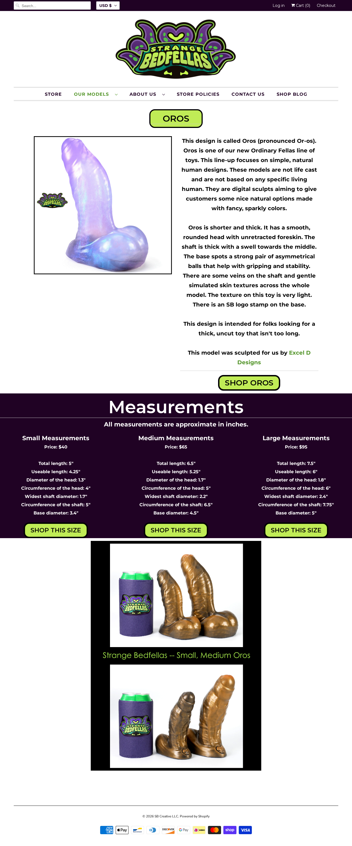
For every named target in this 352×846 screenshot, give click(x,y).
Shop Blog (292, 94)
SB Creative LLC (166, 816)
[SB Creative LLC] (176, 50)
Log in (279, 5)
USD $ (105, 5)
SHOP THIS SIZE (56, 530)
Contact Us (248, 94)
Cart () (302, 5)
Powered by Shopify (195, 816)
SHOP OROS (249, 382)
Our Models (93, 94)
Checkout (326, 5)
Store (53, 94)
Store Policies (198, 94)
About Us (145, 94)
